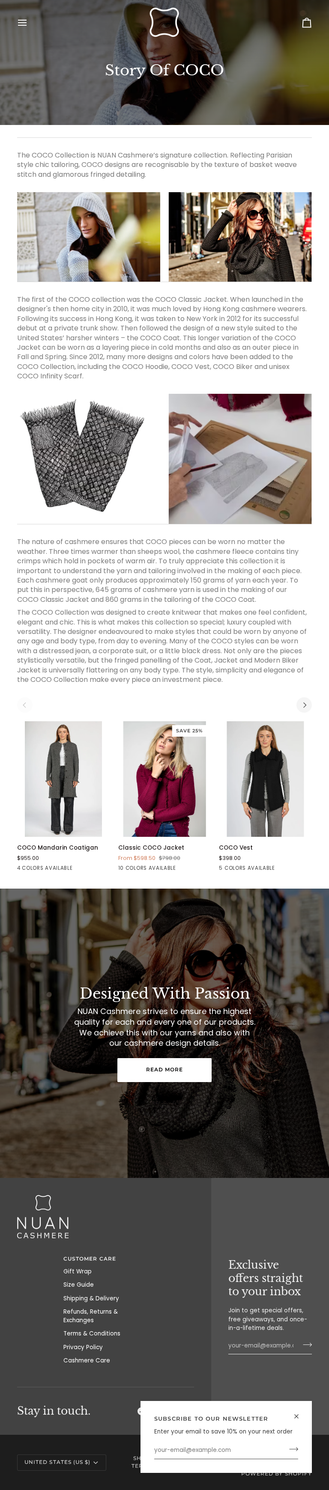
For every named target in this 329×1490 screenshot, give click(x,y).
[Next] (304, 705)
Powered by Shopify (276, 1474)
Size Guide (78, 1285)
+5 (190, 869)
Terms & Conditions (91, 1333)
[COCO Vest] (265, 779)
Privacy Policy (83, 1347)
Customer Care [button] (89, 1259)
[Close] (300, 1416)
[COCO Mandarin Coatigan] (63, 779)
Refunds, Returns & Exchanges (90, 1316)
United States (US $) (57, 1462)
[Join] (291, 1449)
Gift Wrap (77, 1271)
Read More (164, 1070)
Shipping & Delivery (91, 1298)
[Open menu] (30, 22)
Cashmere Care (86, 1360)
